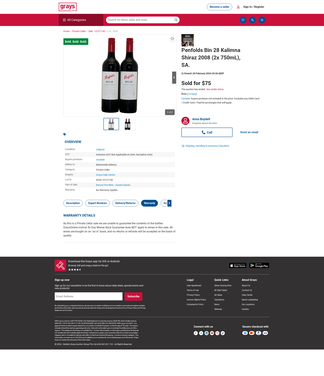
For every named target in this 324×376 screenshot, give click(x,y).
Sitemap (218, 309)
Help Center (247, 295)
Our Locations (248, 304)
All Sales (218, 295)
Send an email (249, 132)
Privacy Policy (193, 295)
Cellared (100, 149)
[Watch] (172, 39)
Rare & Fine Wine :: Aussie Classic (113, 185)
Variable (100, 159)
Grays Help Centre (105, 174)
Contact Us (247, 290)
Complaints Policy (195, 304)
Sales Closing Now (222, 285)
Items (216, 304)
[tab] (73, 203)
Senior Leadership (250, 300)
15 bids (192, 94)
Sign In (253, 6)
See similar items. (215, 89)
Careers (245, 309)
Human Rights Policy (196, 300)
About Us (246, 285)
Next (174, 78)
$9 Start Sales (220, 290)
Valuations (219, 300)
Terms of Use (193, 290)
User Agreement (194, 285)
